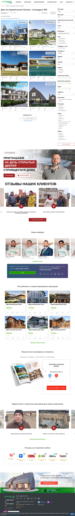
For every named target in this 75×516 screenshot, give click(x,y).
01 (24, 118)
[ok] (44, 274)
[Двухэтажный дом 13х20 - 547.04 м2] (14, 94)
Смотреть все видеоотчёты (37, 439)
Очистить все (4, 18)
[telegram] (58, 274)
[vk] (40, 274)
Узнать (22, 272)
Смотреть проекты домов (37, 342)
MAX (51, 502)
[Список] (52, 13)
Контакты (69, 2)
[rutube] (35, 498)
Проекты (18, 2)
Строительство (52, 2)
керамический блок (12, 18)
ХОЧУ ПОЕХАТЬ (9, 175)
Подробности (49, 483)
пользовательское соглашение (13, 514)
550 (18, 18)
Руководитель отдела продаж (27, 258)
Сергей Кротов (26, 256)
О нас (61, 2)
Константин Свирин (59, 256)
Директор (7, 258)
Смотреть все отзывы (37, 219)
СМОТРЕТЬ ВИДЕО (24, 175)
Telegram (42, 502)
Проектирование (39, 2)
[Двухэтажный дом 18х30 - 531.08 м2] (42, 94)
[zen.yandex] (48, 274)
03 (31, 118)
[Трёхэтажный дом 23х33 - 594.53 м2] (42, 32)
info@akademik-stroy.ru (20, 505)
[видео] (21, 206)
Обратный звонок (41, 504)
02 (27, 118)
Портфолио (27, 2)
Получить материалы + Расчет (56, 387)
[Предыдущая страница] (20, 118)
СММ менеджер (57, 258)
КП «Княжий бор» (10, 152)
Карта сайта (18, 507)
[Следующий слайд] (68, 196)
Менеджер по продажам (43, 258)
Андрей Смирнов (42, 256)
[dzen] (24, 498)
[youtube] (55, 274)
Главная (3, 5)
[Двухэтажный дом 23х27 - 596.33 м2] (42, 63)
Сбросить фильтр (28, 120)
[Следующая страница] (34, 118)
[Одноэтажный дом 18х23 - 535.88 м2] (14, 63)
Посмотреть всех (37, 261)
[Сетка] (54, 13)
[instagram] (51, 274)
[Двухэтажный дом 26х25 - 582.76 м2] (14, 32)
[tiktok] (62, 274)
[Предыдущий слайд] (6, 196)
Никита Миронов (10, 256)
